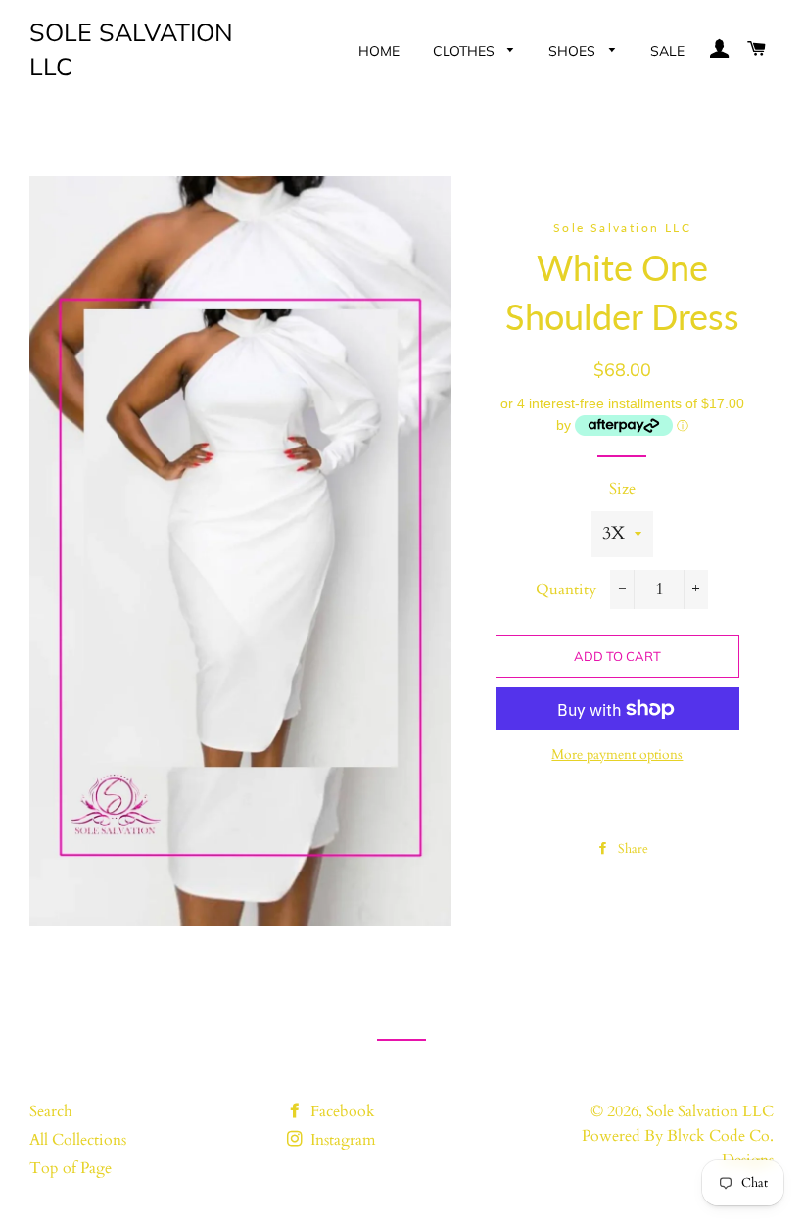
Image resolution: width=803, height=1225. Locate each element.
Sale (667, 51)
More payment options (617, 754)
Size (622, 488)
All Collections (77, 1140)
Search (50, 1111)
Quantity (566, 589)
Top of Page (70, 1168)
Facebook (341, 1111)
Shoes (573, 51)
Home (379, 51)
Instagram (341, 1140)
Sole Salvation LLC (131, 49)
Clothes (465, 51)
